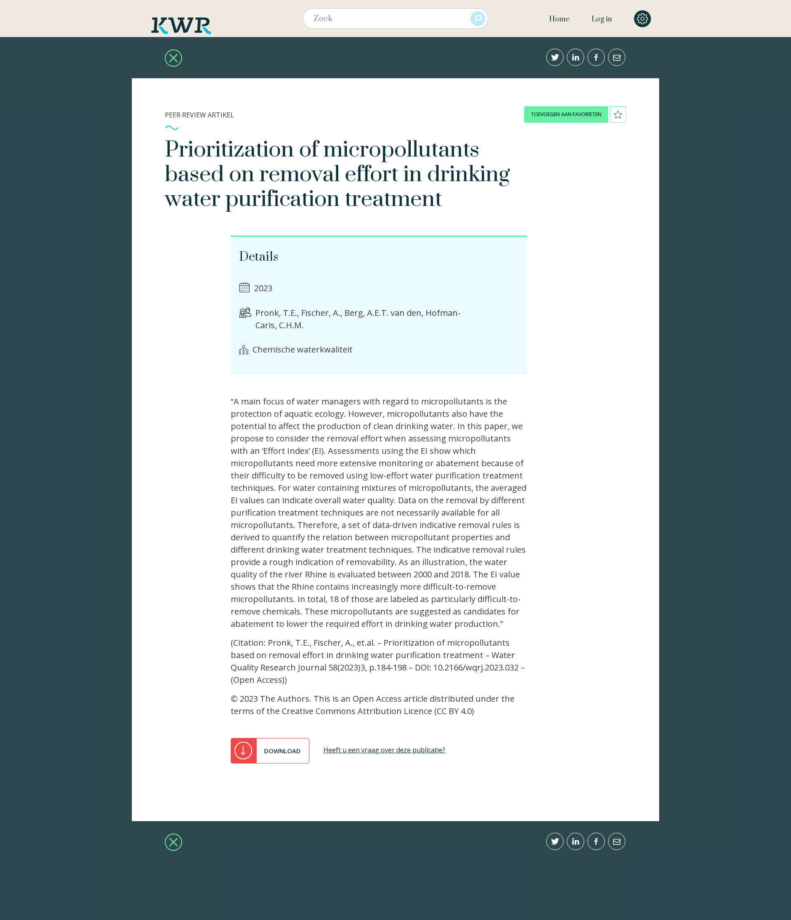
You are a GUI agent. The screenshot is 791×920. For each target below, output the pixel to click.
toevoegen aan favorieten (566, 114)
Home (559, 19)
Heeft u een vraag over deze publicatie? (384, 749)
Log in (602, 19)
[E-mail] (616, 57)
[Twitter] (555, 57)
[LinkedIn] (575, 57)
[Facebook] (596, 57)
